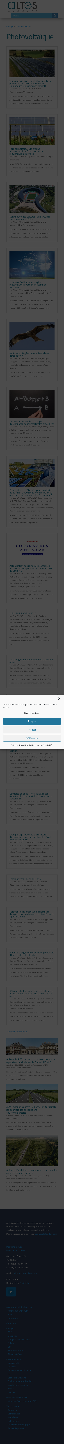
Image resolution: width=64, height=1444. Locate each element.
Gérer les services (31, 712)
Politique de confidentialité (40, 745)
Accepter (32, 721)
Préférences (32, 738)
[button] (59, 698)
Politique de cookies (19, 745)
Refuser (32, 729)
